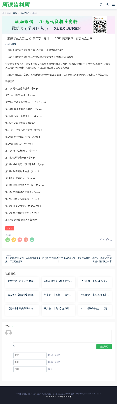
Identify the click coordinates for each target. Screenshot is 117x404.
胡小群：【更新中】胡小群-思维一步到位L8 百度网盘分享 (58, 295)
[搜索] (101, 4)
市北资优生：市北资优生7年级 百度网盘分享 (58, 281)
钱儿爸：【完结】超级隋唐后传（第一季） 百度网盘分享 (58, 308)
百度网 (9, 228)
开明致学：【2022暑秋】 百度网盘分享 (94, 295)
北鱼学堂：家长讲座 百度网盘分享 (22, 281)
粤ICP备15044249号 (54, 396)
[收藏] (102, 239)
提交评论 (104, 347)
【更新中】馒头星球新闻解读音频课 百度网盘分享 (21, 308)
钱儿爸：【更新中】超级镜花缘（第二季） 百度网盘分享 (22, 295)
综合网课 (12, 44)
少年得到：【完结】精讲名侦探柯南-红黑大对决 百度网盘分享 (94, 281)
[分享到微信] (7, 239)
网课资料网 (16, 4)
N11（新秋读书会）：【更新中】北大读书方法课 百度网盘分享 (95, 308)
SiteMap (67, 396)
